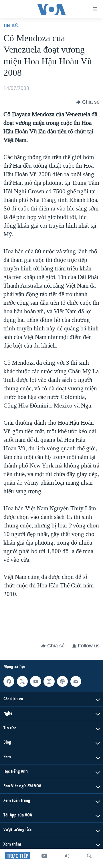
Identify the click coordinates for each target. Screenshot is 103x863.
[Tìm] (89, 856)
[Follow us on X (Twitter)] (22, 681)
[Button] (88, 102)
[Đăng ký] (75, 681)
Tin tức (11, 25)
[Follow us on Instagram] (48, 681)
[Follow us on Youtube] (35, 681)
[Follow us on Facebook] (8, 681)
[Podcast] (62, 681)
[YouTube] (44, 856)
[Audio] (67, 856)
